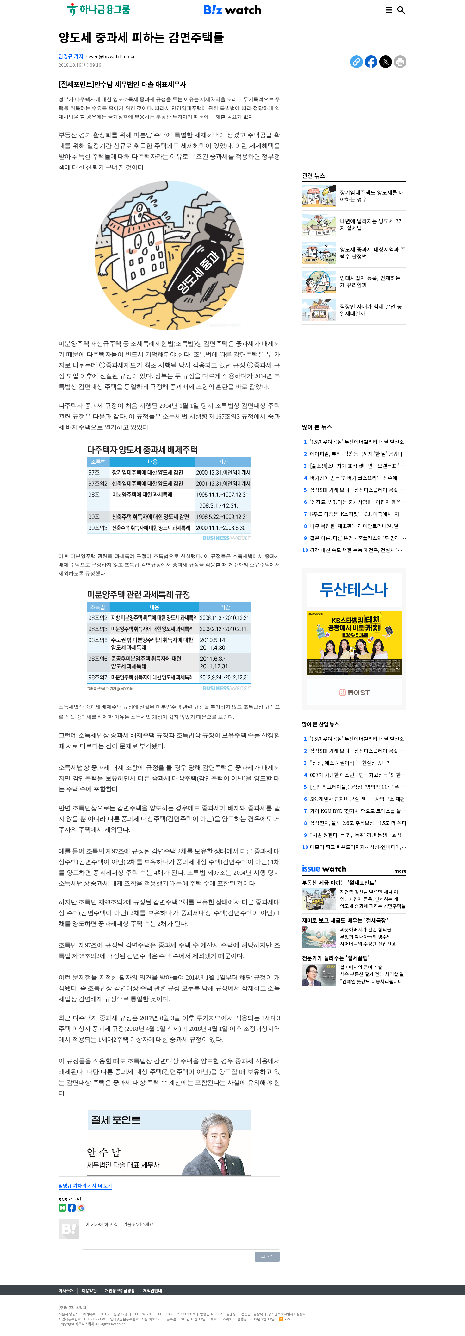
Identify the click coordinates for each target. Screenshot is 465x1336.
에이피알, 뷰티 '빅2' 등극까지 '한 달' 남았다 (356, 453)
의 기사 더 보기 (85, 1185)
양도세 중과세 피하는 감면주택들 (373, 906)
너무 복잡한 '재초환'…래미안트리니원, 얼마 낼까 (362, 526)
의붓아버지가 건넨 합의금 (365, 929)
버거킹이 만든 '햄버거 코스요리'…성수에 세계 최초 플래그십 (374, 478)
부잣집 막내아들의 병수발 (365, 936)
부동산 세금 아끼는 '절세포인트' (339, 882)
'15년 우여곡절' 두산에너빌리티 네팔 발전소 (357, 441)
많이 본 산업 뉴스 (320, 724)
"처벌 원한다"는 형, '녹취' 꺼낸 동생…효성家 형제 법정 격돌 (374, 835)
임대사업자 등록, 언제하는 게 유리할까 (378, 899)
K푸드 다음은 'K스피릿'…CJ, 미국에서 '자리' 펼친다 (365, 514)
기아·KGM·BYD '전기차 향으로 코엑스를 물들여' (361, 811)
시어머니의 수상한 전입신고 (368, 943)
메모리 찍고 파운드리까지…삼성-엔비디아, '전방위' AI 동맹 (373, 847)
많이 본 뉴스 (317, 427)
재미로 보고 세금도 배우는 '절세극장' (345, 920)
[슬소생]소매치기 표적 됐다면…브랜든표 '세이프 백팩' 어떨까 (375, 465)
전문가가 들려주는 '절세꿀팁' (336, 958)
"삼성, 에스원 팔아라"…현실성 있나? (349, 762)
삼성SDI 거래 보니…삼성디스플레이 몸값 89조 (360, 490)
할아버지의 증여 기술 (361, 967)
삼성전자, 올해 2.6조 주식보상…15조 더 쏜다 (358, 823)
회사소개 (66, 1291)
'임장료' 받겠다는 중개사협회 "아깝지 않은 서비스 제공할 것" (375, 502)
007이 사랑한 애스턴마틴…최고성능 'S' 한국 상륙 (363, 774)
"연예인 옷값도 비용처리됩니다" (372, 981)
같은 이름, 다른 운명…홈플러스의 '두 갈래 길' (358, 538)
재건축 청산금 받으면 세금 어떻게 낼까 (378, 891)
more (400, 870)
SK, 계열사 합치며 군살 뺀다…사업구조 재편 (357, 799)
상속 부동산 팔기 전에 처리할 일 (372, 974)
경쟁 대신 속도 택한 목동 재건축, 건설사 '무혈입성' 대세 (369, 550)
